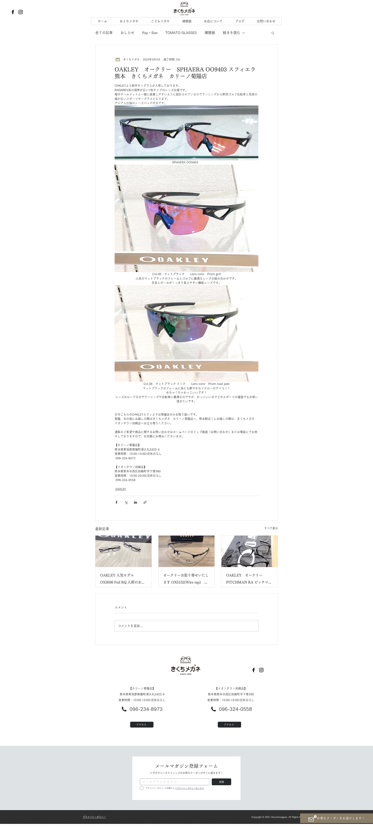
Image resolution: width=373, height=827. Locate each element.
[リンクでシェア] (145, 502)
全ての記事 (104, 32)
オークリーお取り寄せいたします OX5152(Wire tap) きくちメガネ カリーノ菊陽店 (186, 579)
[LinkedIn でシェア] (135, 502)
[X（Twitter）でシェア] (126, 502)
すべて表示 (271, 528)
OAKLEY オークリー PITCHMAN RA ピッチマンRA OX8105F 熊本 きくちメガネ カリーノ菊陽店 (249, 579)
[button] (273, 32)
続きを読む (231, 32)
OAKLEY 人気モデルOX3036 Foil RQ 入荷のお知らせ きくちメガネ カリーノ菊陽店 (122, 579)
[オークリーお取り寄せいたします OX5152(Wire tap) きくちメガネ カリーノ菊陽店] (187, 551)
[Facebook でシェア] (116, 502)
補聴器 (210, 32)
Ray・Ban (150, 32)
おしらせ (127, 32)
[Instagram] (21, 12)
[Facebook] (13, 12)
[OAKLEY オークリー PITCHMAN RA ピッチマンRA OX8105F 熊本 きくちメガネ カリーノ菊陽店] (249, 551)
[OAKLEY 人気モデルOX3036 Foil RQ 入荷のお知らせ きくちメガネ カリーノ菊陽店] (123, 551)
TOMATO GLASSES (181, 32)
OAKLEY (120, 489)
